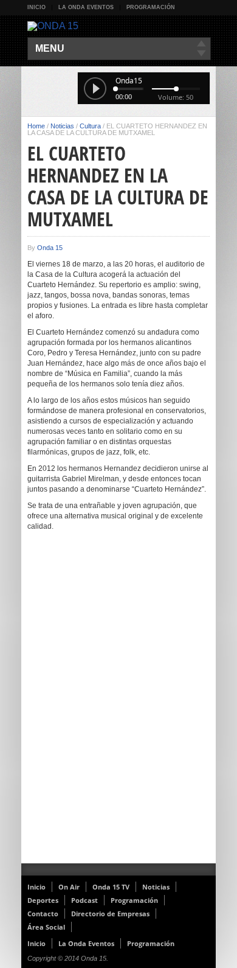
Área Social (46, 926)
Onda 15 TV (110, 886)
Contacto (42, 913)
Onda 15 (50, 247)
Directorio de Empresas (110, 913)
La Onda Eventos (86, 7)
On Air (69, 886)
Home (36, 126)
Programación (150, 7)
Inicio (36, 7)
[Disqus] (118, 705)
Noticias (62, 126)
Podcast (84, 900)
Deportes (42, 900)
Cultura (90, 126)
